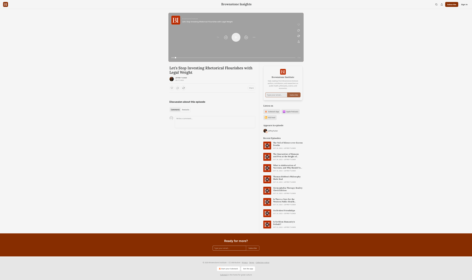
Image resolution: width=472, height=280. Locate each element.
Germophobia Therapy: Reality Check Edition (287, 189)
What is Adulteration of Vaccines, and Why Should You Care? (287, 166)
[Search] (436, 4)
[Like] (171, 88)
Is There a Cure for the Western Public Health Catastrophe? (284, 200)
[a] (267, 145)
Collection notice (262, 262)
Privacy (245, 262)
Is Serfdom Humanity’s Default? (284, 223)
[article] (283, 145)
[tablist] (180, 109)
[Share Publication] (441, 4)
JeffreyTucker (181, 78)
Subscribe (451, 4)
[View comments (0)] (299, 30)
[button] (218, 37)
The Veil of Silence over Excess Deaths (288, 144)
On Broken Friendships (284, 210)
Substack (224, 275)
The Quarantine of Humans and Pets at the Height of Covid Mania (286, 155)
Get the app (248, 268)
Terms (251, 262)
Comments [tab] (175, 110)
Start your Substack (229, 268)
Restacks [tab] (185, 110)
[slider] (235, 57)
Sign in (464, 4)
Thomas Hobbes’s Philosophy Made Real (287, 177)
